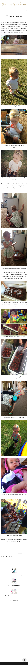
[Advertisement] (14, 646)
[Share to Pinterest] (12, 556)
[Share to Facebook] (6, 556)
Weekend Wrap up (14, 560)
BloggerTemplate (21, 663)
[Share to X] (9, 556)
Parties (7, 560)
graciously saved (10, 663)
